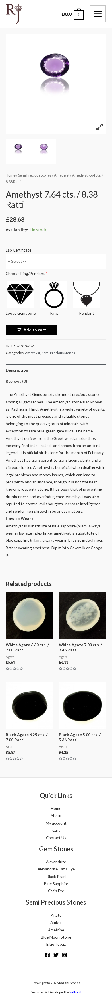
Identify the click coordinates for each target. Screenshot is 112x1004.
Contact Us (56, 837)
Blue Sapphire (56, 883)
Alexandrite (56, 861)
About (56, 815)
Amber (56, 922)
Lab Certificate (18, 249)
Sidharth (75, 992)
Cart (56, 830)
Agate (56, 915)
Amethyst (61, 175)
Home (11, 175)
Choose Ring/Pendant (27, 273)
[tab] (56, 370)
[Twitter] (56, 954)
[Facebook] (47, 954)
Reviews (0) (16, 381)
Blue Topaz (56, 944)
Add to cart (35, 329)
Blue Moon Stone (56, 937)
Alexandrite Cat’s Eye (56, 868)
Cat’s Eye (56, 890)
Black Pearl (56, 876)
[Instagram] (64, 954)
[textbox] (57, 261)
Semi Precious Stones (34, 175)
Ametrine (56, 929)
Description (17, 369)
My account (56, 823)
